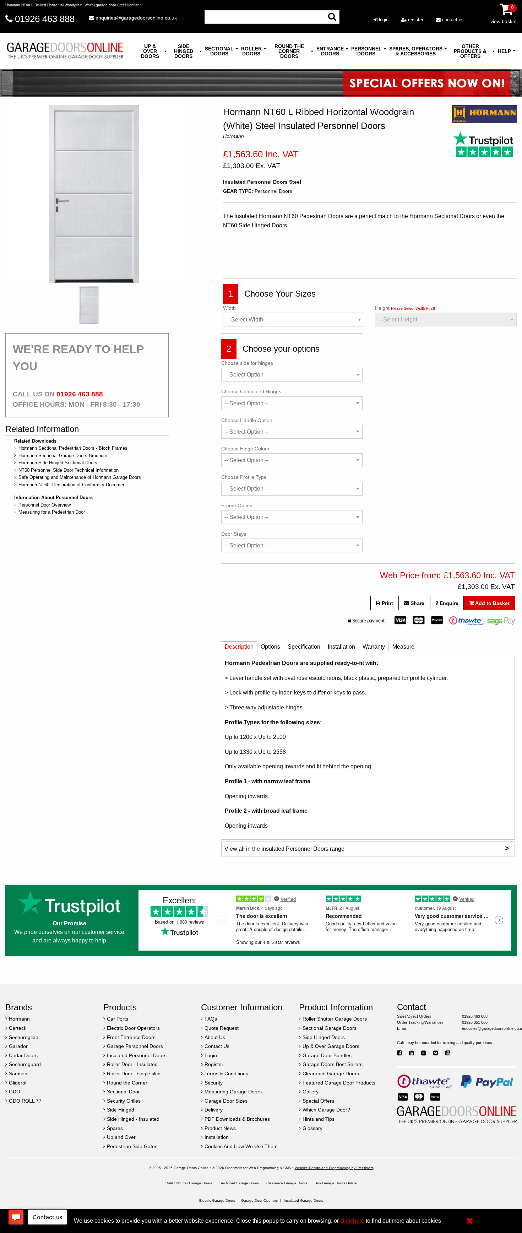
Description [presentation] (239, 647)
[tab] (239, 648)
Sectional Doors (219, 51)
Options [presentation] (270, 647)
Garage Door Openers (259, 1200)
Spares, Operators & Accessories (415, 51)
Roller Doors (251, 51)
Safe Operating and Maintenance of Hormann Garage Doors (79, 477)
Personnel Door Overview (44, 505)
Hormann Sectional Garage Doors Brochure (62, 455)
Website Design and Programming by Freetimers (334, 1168)
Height (405, 308)
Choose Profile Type (244, 477)
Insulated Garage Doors (303, 1200)
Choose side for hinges (247, 363)
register (415, 19)
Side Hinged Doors (183, 51)
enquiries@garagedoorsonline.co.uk (135, 18)
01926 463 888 (45, 18)
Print (386, 603)
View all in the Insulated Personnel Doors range (366, 848)
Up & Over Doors (150, 51)
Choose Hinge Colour (245, 448)
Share (416, 603)
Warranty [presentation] (374, 647)
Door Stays (233, 534)
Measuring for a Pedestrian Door (51, 512)
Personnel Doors (366, 51)
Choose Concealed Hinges (251, 391)
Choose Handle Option (246, 420)
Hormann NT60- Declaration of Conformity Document (72, 484)
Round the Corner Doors (289, 51)
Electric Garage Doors (217, 1200)
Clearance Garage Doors (286, 1183)
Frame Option (236, 505)
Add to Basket (492, 603)
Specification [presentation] (304, 647)
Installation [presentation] (341, 647)
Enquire (448, 603)
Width (229, 308)
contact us (452, 19)
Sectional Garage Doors (239, 1183)
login (382, 19)
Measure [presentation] (403, 647)
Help (504, 51)
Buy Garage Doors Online (336, 1183)
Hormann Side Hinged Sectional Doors (57, 462)
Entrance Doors (330, 51)
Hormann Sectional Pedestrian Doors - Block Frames (72, 448)
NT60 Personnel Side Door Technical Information (68, 470)
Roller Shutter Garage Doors (188, 1183)
